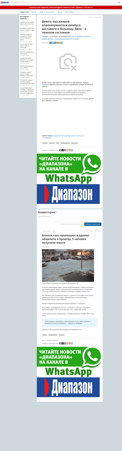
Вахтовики (74, 143)
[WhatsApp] (60, 43)
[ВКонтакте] (55, 43)
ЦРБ (58, 143)
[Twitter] (53, 43)
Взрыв (44, 335)
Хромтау (45, 143)
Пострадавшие (65, 143)
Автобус (52, 143)
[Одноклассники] (57, 43)
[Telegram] (62, 43)
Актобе (54, 17)
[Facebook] (50, 43)
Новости (49, 17)
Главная (44, 17)
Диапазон (85, 291)
